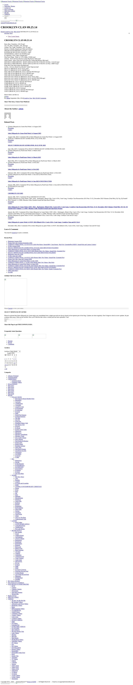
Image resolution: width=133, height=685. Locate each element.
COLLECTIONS (17, 397)
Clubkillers (18, 555)
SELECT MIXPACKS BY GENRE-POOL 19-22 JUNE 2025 (27, 145)
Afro (16, 478)
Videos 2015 (15, 667)
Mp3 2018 (11, 394)
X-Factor (17, 455)
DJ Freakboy (19, 468)
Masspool (18, 576)
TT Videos (15, 659)
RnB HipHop (19, 508)
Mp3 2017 (11, 392)
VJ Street (14, 674)
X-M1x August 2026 (14, 246)
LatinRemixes (19, 527)
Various (14, 664)
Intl (16, 493)
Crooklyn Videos (16, 618)
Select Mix (18, 447)
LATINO (14, 521)
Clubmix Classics (17, 589)
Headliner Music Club (21, 423)
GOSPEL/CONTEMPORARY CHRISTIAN (28, 486)
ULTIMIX (18, 454)
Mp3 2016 (11, 390)
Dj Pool (17, 565)
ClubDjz (17, 553)
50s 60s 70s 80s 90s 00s (18, 600)
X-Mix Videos (16, 677)
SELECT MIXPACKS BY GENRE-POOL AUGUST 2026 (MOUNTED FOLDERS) (33, 248)
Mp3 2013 (11, 385)
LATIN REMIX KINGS (22, 524)
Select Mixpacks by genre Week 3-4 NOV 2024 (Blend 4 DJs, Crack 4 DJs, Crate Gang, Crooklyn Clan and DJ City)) (44, 222)
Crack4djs (18, 405)
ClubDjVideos (16, 612)
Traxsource (18, 452)
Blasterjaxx (18, 460)
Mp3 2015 (11, 389)
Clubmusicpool (19, 556)
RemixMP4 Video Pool (18, 652)
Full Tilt (17, 420)
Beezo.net (18, 547)
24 (5, 365)
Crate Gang (18, 560)
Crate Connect (19, 558)
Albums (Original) (13, 376)
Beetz (13, 607)
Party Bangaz (19, 439)
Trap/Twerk (18, 514)
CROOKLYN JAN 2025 (15, 193)
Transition (18, 512)
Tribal (17, 516)
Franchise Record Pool (21, 571)
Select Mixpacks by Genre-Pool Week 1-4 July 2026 (23, 261)
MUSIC (10, 395)
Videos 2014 (15, 665)
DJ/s (13, 459)
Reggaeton (18, 506)
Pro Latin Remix (20, 529)
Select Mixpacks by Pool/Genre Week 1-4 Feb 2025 (23, 169)
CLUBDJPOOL (16, 610)
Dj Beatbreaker (19, 464)
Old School (15, 591)
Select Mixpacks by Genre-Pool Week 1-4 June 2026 (23, 264)
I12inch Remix (19, 573)
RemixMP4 (15, 651)
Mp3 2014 (36, 98)
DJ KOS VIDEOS (17, 620)
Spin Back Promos (20, 449)
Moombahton (19, 498)
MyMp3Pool (19, 578)
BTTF (13, 586)
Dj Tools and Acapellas (21, 483)
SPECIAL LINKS (13, 597)
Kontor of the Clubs (21, 429)
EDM (16, 485)
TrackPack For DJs (20, 451)
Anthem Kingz (19, 535)
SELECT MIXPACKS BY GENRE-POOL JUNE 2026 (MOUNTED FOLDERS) (32, 267)
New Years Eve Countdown (16, 582)
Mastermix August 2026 (15, 241)
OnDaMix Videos (17, 641)
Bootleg (17, 480)
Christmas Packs (16, 381)
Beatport (17, 545)
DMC (17, 413)
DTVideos (15, 623)
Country (17, 481)
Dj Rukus (18, 470)
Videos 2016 (15, 669)
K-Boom (17, 428)
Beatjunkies (18, 543)
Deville (17, 462)
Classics (14, 587)
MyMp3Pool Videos (17, 639)
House (17, 488)
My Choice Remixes (14, 581)
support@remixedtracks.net (8, 23)
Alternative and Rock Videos (20, 604)
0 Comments (42, 98)
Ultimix (14, 661)
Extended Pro (15, 625)
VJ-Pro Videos (16, 675)
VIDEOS (10, 599)
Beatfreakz (18, 542)
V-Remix (14, 662)
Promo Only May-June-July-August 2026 (20, 259)
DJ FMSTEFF (19, 467)
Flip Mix (17, 418)
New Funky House (20, 438)
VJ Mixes (14, 672)
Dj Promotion (19, 408)
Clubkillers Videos (17, 613)
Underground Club (20, 519)
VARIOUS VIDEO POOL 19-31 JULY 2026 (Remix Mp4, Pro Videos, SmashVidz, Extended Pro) (36, 251)
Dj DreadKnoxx (20, 465)
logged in (14, 232)
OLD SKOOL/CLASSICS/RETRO (18, 584)
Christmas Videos (17, 382)
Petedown (18, 499)
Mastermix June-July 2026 (15, 254)
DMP (16, 566)
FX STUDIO (15, 628)
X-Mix (17, 457)
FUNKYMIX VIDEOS (18, 626)
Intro (16, 495)
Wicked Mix (15, 594)
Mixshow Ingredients (21, 434)
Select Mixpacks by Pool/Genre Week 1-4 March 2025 (24, 157)
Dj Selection (18, 410)
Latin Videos (15, 633)
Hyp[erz (17, 426)
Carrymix (18, 402)
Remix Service (12, 595)
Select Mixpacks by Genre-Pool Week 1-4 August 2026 (24, 249)
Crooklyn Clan (27, 98)
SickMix (17, 579)
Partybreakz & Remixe (21, 441)
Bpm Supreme (19, 550)
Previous (6, 33)
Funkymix (18, 421)
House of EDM (31, 682)
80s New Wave (19, 477)
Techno (17, 511)
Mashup (14, 635)
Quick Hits (18, 501)
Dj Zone (17, 411)
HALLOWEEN (12, 384)
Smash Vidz (15, 656)
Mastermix (18, 431)
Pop (13, 644)
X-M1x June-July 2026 (14, 256)
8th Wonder (18, 532)
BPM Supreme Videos (18, 608)
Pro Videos (15, 646)
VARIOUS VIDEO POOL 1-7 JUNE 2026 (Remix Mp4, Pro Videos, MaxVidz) (31, 262)
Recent (10, 342)
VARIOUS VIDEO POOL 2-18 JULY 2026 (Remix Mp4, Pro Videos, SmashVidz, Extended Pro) (36, 257)
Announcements (12, 377)
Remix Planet (19, 444)
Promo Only (18, 442)
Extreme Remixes (20, 416)
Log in (10, 308)
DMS (16, 568)
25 (7, 365)
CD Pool (17, 551)
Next (11, 33)
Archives (7, 351)
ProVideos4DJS (16, 648)
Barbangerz (18, 540)
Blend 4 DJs (18, 548)
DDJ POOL (18, 561)
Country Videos (16, 615)
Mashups (17, 496)
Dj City (17, 563)
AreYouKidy (19, 537)
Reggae (17, 504)
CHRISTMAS (12, 379)
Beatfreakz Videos (17, 605)
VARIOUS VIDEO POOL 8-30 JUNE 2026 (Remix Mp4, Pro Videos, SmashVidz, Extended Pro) (36, 265)
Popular (10, 341)
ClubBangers (19, 403)
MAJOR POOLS (17, 530)
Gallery (10, 130)
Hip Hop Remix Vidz (18, 631)
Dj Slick (17, 472)
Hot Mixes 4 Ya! (20, 424)
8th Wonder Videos (17, 602)
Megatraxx (18, 433)
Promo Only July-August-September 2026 (20, 243)
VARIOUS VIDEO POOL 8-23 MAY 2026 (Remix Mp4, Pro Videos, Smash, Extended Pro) (35, 269)
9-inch (17, 534)
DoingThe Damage (20, 415)
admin (8, 98)
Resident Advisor (20, 446)
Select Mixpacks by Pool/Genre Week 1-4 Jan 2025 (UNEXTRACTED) (30, 181)
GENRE (14, 475)
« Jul (5, 369)
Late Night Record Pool (22, 574)
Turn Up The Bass (20, 517)
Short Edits (18, 509)
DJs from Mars (19, 473)
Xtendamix (15, 678)
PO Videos (15, 643)
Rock (13, 654)
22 (14, 363)
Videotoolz (15, 670)
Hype (16, 490)
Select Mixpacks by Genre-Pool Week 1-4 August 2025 (24, 133)
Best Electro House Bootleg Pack (24, 398)
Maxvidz (14, 636)
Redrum (17, 503)
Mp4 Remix (15, 638)
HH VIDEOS (16, 630)
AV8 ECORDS (19, 538)
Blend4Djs (18, 400)
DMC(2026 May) (13, 270)
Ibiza (16, 491)
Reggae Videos (16, 649)
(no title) (10, 272)
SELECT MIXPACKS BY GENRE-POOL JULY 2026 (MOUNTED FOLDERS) (32, 252)
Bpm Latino (18, 522)
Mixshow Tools (19, 436)
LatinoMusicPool (20, 525)
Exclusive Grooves (20, 569)
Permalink (11, 128)
